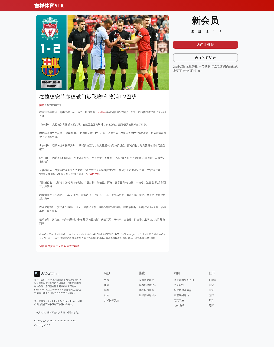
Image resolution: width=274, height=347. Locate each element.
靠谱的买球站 (181, 295)
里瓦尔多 (61, 246)
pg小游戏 (179, 305)
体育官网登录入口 (184, 280)
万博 (211, 305)
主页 (106, 280)
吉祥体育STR (49, 5)
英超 (41, 105)
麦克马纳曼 (73, 246)
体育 (106, 285)
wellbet (102, 112)
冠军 (211, 285)
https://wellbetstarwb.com (47, 289)
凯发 (211, 290)
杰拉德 (51, 246)
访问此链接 (206, 44)
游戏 (106, 290)
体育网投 (179, 285)
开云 (211, 300)
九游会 (212, 280)
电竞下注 (179, 300)
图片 (106, 295)
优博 (211, 295)
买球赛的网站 (146, 280)
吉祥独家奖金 (205, 57)
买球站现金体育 (183, 290)
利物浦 (43, 246)
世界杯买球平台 (148, 285)
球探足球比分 (146, 290)
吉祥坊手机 (93, 174)
